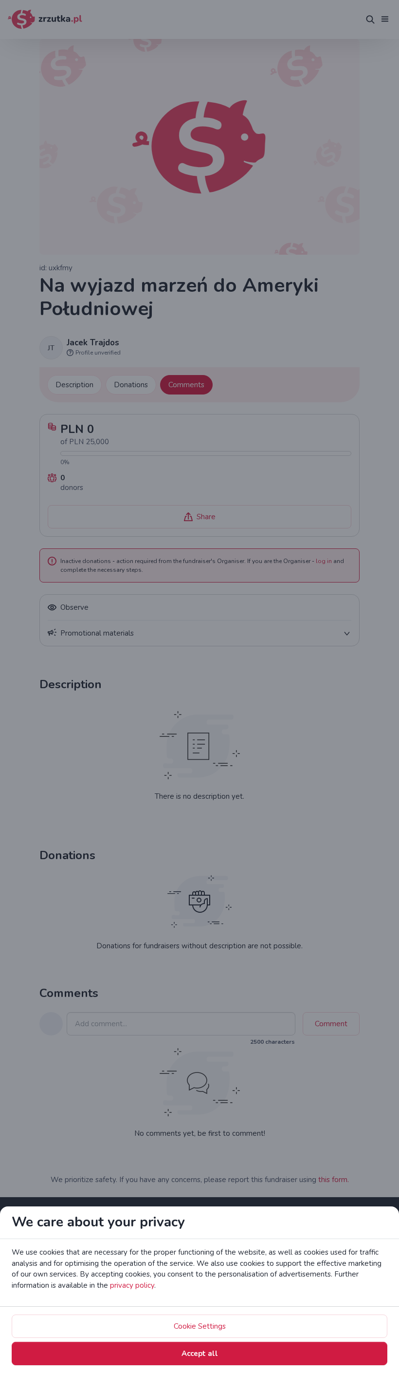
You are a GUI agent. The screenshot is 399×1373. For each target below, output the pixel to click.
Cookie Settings (200, 1326)
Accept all (199, 1353)
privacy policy (132, 1285)
